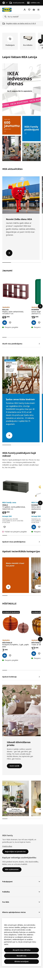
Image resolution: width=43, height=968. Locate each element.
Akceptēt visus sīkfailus (21, 950)
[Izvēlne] (38, 9)
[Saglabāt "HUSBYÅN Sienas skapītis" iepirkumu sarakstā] (39, 322)
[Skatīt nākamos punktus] (40, 306)
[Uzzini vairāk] (21, 710)
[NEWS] (11, 125)
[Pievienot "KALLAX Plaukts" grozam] (4, 322)
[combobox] (20, 16)
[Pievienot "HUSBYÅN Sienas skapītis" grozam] (33, 322)
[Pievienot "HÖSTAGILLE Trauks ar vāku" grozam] (33, 653)
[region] (21, 942)
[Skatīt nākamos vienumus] (40, 41)
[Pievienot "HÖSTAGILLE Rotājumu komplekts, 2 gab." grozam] (4, 655)
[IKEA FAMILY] (31, 128)
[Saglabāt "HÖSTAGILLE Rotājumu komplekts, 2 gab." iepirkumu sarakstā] (10, 655)
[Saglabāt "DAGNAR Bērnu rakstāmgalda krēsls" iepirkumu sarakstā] (39, 527)
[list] (21, 41)
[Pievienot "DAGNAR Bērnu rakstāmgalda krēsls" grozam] (33, 527)
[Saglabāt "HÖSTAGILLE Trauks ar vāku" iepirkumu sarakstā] (39, 653)
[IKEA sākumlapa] (6, 10)
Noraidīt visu (21, 956)
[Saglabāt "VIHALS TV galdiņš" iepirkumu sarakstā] (4, 527)
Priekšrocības (7, 846)
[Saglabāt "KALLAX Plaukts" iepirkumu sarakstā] (10, 322)
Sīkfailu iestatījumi (21, 961)
